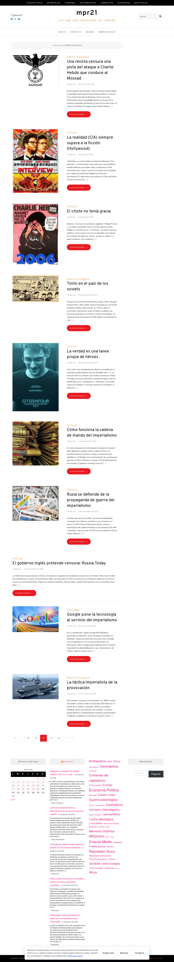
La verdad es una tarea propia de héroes (88, 354)
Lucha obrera (95, 823)
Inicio (62, 32)
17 (13, 789)
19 (23, 789)
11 (18, 786)
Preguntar (155, 773)
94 (59, 738)
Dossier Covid (35, 3)
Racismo (110, 846)
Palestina (117, 842)
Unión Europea (110, 863)
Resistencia (140, 3)
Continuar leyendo (79, 114)
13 (28, 786)
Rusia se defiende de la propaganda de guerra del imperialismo (91, 500)
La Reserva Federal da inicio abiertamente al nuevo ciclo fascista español (66, 811)
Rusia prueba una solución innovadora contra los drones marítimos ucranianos (67, 882)
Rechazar (124, 953)
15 (38, 786)
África (93, 872)
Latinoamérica (111, 814)
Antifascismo (97, 761)
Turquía (111, 859)
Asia (110, 761)
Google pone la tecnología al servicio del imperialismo (92, 617)
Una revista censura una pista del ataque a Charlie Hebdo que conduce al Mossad (90, 70)
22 (38, 789)
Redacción (71, 84)
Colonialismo (93, 767)
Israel (91, 814)
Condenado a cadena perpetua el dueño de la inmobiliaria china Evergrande (65, 918)
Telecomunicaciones (98, 859)
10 (13, 786)
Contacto (75, 32)
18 (18, 789)
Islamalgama (110, 809)
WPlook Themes (157, 958)
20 (28, 789)
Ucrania (94, 863)
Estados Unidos (106, 795)
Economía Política (104, 789)
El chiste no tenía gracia (89, 211)
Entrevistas (54, 3)
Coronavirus (109, 766)
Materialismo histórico (97, 827)
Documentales (88, 3)
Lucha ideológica (101, 819)
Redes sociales (107, 32)
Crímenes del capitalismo (98, 778)
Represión (97, 851)
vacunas (109, 867)
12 (23, 786)
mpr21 (87, 13)
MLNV (108, 837)
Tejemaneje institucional (100, 855)
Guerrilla (91, 805)
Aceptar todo (108, 953)
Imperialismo (114, 804)
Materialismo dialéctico (111, 823)
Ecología (107, 785)
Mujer (112, 837)
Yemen (117, 868)
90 (28, 738)
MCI (107, 827)
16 (43, 786)
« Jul (13, 799)
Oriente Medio (100, 841)
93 (51, 738)
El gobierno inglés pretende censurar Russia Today (59, 563)
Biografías (124, 3)
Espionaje (93, 795)
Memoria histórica (101, 831)
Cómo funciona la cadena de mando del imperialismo (92, 432)
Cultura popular (95, 785)
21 (33, 789)
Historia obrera (100, 805)
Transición (107, 3)
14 (33, 786)
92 (43, 738)
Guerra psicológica (78, 57)
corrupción (93, 771)
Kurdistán (98, 814)
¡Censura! (70, 3)
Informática (95, 809)
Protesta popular (97, 846)
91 (36, 738)
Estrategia (73, 610)
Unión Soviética (96, 868)
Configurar (139, 953)
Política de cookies (75, 956)
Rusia (111, 851)
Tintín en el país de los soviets (87, 286)
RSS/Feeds (68, 762)
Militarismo (97, 836)
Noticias (72, 133)
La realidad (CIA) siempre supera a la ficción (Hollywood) (90, 143)
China (116, 761)
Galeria (90, 32)
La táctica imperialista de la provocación (92, 685)
